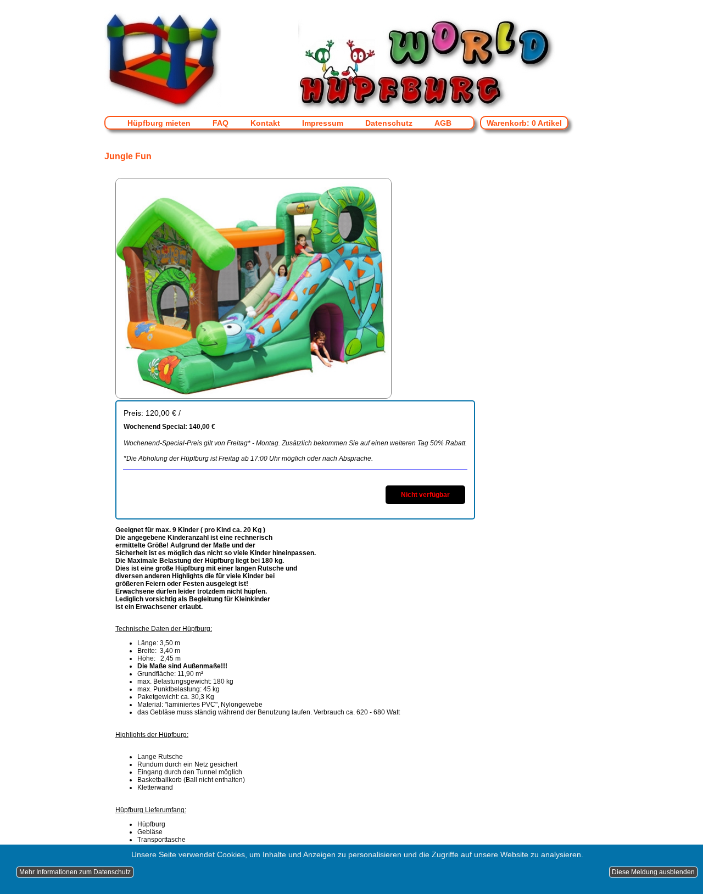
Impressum (322, 123)
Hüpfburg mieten (159, 123)
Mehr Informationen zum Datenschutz (75, 872)
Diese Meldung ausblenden (653, 872)
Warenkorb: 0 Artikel (524, 123)
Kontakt (265, 123)
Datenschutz (388, 123)
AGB (442, 123)
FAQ (220, 123)
